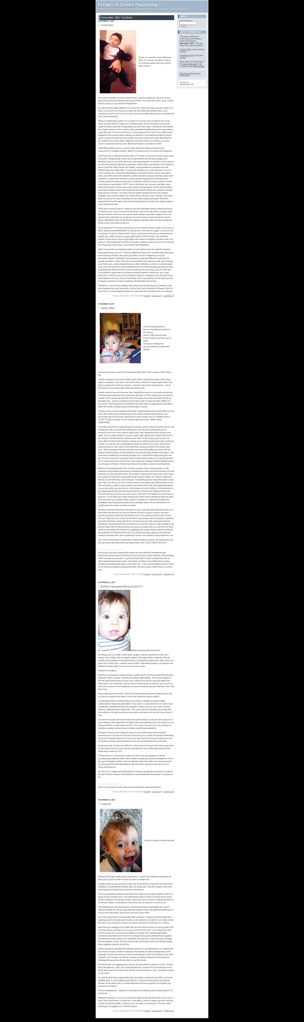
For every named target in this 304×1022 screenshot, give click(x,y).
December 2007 (187, 55)
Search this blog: (186, 21)
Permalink (146, 296)
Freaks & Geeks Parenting (127, 5)
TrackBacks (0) (168, 296)
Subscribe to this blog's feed (190, 73)
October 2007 (185, 49)
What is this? (185, 75)
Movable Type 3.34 (187, 84)
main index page (190, 64)
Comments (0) (157, 296)
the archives (199, 66)
